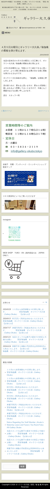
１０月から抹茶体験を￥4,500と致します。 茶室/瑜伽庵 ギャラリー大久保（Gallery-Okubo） (26, 372)
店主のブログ (13, 28)
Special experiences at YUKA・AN (33, 28)
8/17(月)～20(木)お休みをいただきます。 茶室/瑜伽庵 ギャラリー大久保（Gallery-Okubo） (26, 398)
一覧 (45, 302)
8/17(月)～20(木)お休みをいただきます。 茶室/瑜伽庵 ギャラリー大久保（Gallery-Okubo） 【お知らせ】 (26, 389)
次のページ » (43, 111)
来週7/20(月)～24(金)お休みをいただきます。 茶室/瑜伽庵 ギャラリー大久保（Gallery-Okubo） (26, 416)
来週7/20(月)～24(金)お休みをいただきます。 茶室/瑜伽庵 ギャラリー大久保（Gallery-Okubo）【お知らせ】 (26, 407)
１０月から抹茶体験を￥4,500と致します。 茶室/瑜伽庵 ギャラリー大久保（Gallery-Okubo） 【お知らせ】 (26, 381)
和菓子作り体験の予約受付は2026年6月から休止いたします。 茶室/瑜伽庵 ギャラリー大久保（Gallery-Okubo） (25, 451)
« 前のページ (6, 111)
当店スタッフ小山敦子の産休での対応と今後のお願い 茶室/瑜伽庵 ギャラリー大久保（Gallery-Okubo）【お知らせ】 (26, 433)
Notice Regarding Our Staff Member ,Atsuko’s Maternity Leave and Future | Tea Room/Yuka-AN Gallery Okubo (25, 425)
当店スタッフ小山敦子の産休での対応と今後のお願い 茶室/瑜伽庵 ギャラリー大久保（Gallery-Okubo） (26, 442)
